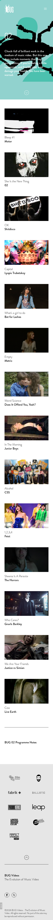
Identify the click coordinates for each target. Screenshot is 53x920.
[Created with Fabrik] (1, 906)
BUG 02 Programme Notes (21, 742)
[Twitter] (14, 895)
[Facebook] (7, 895)
